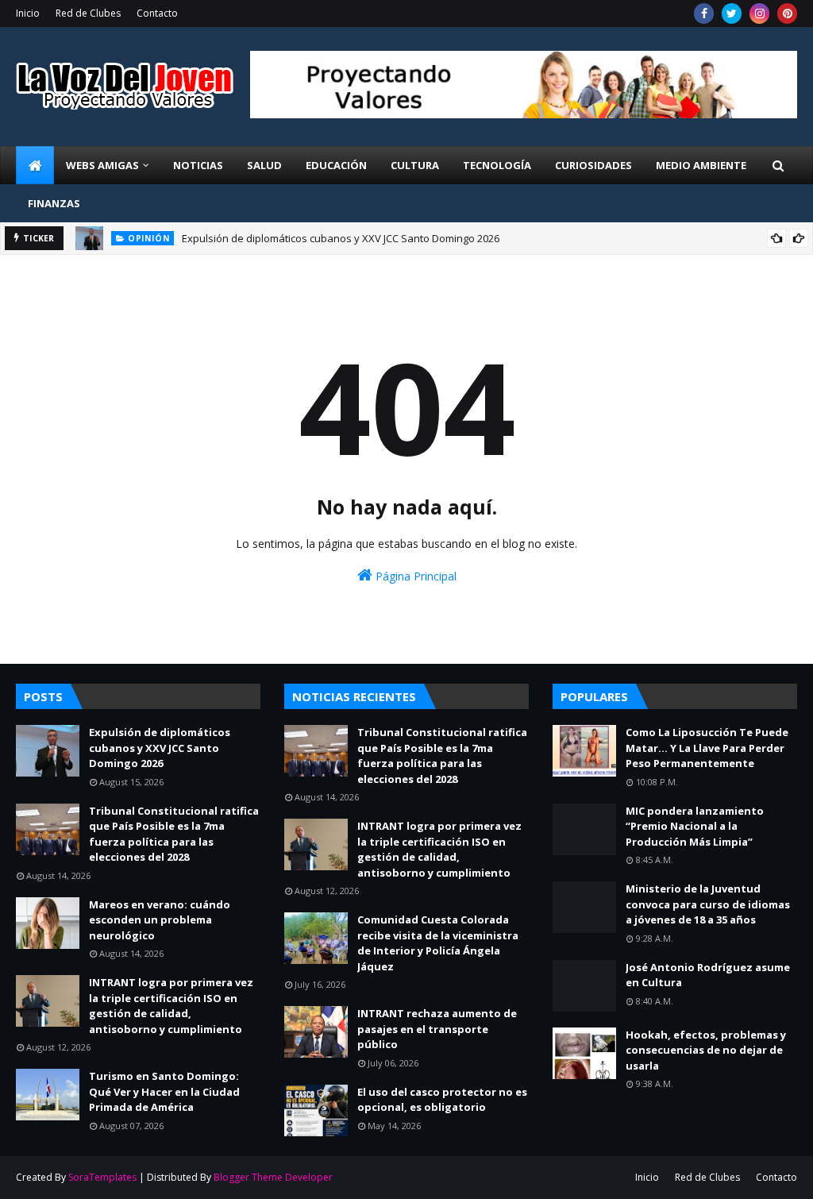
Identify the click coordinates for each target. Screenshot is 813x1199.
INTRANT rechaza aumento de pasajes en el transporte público (437, 1028)
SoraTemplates (102, 1177)
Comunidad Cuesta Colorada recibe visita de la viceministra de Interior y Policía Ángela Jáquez (437, 942)
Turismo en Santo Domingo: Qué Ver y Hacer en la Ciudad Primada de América (164, 1091)
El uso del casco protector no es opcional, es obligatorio (442, 1100)
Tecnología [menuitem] (497, 165)
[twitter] (732, 13)
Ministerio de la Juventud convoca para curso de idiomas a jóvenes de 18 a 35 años (708, 904)
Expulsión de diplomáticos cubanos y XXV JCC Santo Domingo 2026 (340, 238)
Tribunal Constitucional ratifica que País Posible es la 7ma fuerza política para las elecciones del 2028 (174, 834)
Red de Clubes (88, 13)
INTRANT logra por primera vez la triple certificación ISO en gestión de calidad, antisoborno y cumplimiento (171, 1005)
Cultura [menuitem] (415, 165)
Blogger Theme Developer (273, 1177)
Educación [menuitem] (336, 165)
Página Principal (414, 576)
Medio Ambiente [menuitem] (701, 165)
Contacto (157, 13)
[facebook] (704, 13)
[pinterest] (787, 13)
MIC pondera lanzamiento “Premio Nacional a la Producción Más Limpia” (695, 826)
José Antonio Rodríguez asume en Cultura (708, 975)
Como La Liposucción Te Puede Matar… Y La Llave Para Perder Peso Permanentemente (707, 747)
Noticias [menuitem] (198, 165)
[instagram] (759, 13)
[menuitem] (35, 165)
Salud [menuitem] (264, 165)
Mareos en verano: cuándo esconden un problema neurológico (159, 920)
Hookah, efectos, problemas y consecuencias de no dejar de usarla (706, 1050)
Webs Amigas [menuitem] (102, 165)
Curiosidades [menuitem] (593, 165)
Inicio (28, 13)
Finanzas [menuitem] (54, 203)
